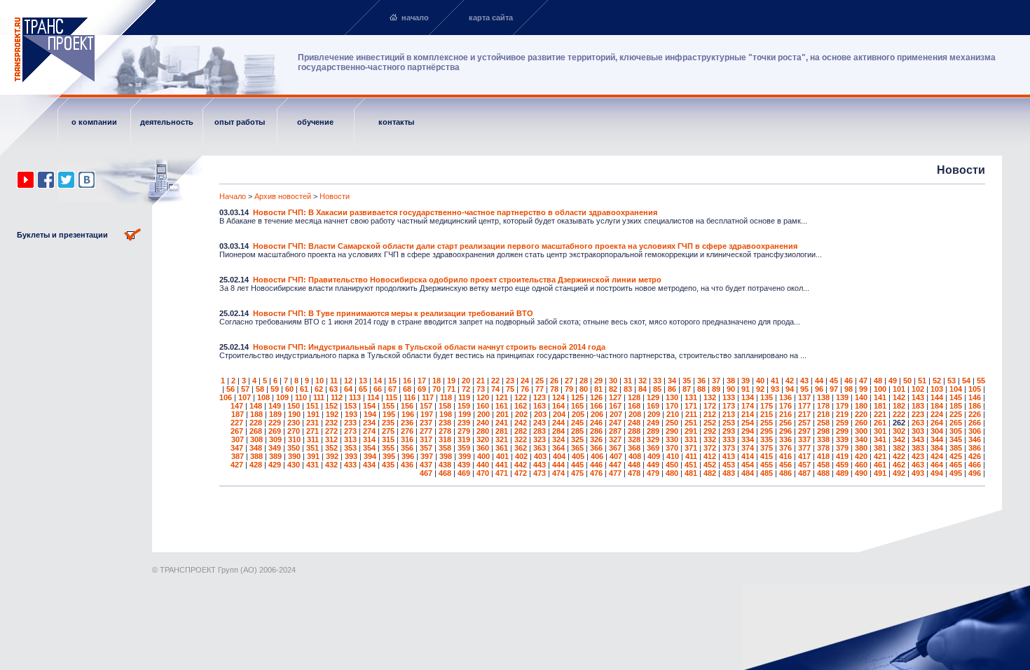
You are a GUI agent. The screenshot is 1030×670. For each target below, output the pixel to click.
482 (709, 473)
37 (716, 380)
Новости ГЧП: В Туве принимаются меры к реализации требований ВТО (393, 313)
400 (483, 456)
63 (333, 389)
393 (351, 456)
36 (701, 380)
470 (482, 473)
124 (558, 397)
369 (653, 448)
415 (766, 456)
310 (294, 439)
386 (974, 448)
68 (407, 389)
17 (422, 380)
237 (426, 422)
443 (539, 464)
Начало (232, 196)
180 (861, 406)
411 (691, 456)
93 (775, 389)
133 (728, 397)
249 (653, 422)
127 (615, 397)
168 (634, 406)
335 (766, 439)
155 (388, 406)
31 (628, 380)
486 (785, 473)
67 (392, 389)
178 (823, 406)
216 (785, 414)
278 (445, 431)
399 (464, 456)
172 (709, 406)
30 (613, 380)
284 (558, 431)
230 (293, 422)
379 (842, 448)
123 (539, 397)
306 (974, 431)
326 (596, 439)
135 (766, 397)
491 (880, 473)
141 (880, 397)
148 (255, 406)
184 (937, 406)
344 (937, 439)
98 (848, 389)
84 (642, 389)
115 (391, 397)
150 (293, 406)
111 (318, 397)
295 (766, 431)
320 (482, 439)
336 (785, 439)
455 (766, 464)
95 (804, 389)
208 (635, 414)
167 (615, 406)
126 (596, 397)
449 (653, 464)
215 (766, 414)
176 (785, 406)
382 (899, 448)
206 (597, 414)
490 (861, 473)
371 (691, 448)
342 (899, 439)
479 (653, 473)
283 (539, 431)
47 (863, 380)
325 (577, 439)
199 (464, 414)
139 (842, 397)
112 (337, 397)
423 (918, 456)
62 (319, 389)
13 (363, 380)
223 (918, 414)
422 (899, 456)
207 (616, 414)
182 (899, 406)
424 (937, 456)
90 (731, 389)
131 (691, 397)
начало (415, 17)
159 (464, 406)
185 (955, 406)
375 (766, 448)
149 (274, 406)
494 (937, 473)
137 (804, 397)
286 (596, 431)
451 (691, 464)
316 (407, 439)
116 (410, 397)
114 (373, 397)
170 (672, 406)
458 (823, 464)
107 (244, 397)
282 (520, 431)
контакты (396, 122)
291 (691, 431)
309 (275, 439)
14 (377, 380)
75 (510, 389)
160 (482, 406)
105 (974, 389)
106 (225, 397)
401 (502, 456)
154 (369, 406)
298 (823, 431)
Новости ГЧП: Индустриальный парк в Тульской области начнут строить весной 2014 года (429, 347)
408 (635, 456)
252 (709, 422)
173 (728, 406)
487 (804, 473)
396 (407, 456)
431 (312, 464)
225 (955, 414)
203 (540, 414)
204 (559, 414)
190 (294, 414)
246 (596, 422)
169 (653, 406)
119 (464, 397)
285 (577, 431)
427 (237, 464)
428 (255, 464)
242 (520, 422)
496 (974, 473)
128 (634, 397)
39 (745, 380)
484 (747, 473)
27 (569, 380)
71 (451, 389)
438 (445, 464)
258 (823, 422)
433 (350, 464)
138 (823, 397)
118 (446, 397)
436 (407, 464)
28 (583, 380)
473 (539, 473)
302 (899, 431)
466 (974, 464)
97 (834, 389)
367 (615, 448)
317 (426, 439)
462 (899, 464)
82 (613, 389)
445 (577, 464)
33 (657, 380)
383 (918, 448)
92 (760, 389)
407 (616, 456)
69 (422, 389)
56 (230, 389)
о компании (94, 122)
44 (819, 380)
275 (388, 431)
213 (728, 414)
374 (747, 448)
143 (918, 397)
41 (775, 380)
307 (237, 439)
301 (880, 431)
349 (274, 448)
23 (510, 380)
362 (520, 448)
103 (937, 389)
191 (313, 414)
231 (312, 422)
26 (554, 380)
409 (653, 456)
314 (369, 439)
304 (937, 431)
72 (466, 389)
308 (256, 439)
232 (331, 422)
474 (558, 473)
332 (709, 439)
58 (260, 389)
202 (521, 414)
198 (445, 414)
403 (540, 456)
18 (436, 380)
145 (955, 397)
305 (955, 431)
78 (554, 389)
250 (672, 422)
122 (520, 397)
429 (274, 464)
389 (275, 456)
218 (823, 414)
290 (672, 431)
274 (369, 431)
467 (426, 473)
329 (653, 439)
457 (804, 464)
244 (558, 422)
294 (747, 431)
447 (615, 464)
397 (426, 456)
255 (766, 422)
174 (747, 406)
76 (525, 389)
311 (313, 439)
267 (237, 431)
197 (426, 414)
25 (539, 380)
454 (747, 464)
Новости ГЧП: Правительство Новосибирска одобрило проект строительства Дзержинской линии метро (457, 279)
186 (974, 406)
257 (804, 422)
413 (728, 456)
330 (672, 439)
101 (899, 389)
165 (577, 406)
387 (237, 456)
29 (598, 380)
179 (842, 406)
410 (672, 456)
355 (388, 448)
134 (747, 397)
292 (709, 431)
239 (464, 422)
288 (634, 431)
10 (319, 380)
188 (256, 414)
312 (331, 439)
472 (520, 473)
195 (389, 414)
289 (653, 431)
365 (577, 448)
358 (445, 448)
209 (653, 414)
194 (370, 414)
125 (577, 397)
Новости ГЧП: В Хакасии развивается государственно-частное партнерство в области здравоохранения (455, 212)
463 (918, 464)
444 (558, 464)
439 (464, 464)
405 (578, 456)
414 (747, 456)
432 (331, 464)
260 (861, 422)
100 (880, 389)
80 (583, 389)
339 (842, 439)
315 (388, 439)
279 (464, 431)
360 (482, 448)
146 (974, 397)
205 (578, 414)
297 (804, 431)
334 (747, 439)
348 (255, 448)
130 (672, 397)
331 (691, 439)
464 (937, 464)
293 (728, 431)
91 (745, 389)
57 (245, 389)
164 (558, 406)
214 (747, 414)
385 (955, 448)
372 (709, 448)
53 (951, 380)
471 (501, 473)
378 (823, 448)
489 (842, 473)
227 (237, 422)
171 (691, 406)
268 (255, 431)
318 (445, 439)
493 (918, 473)
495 (955, 473)
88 (701, 389)
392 (332, 456)
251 (691, 422)
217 (804, 414)
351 (312, 448)
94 (789, 389)
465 (955, 464)
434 (369, 464)
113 (355, 397)
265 (955, 422)
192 (332, 414)
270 (293, 431)
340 (861, 439)
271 (312, 431)
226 (974, 414)
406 (597, 456)
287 (615, 431)
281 (501, 431)
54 (966, 380)
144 (937, 397)
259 (842, 422)
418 (823, 456)
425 (955, 456)
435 (388, 464)
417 (804, 456)
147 (237, 406)
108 (263, 397)
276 (407, 431)
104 (955, 389)
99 (863, 389)
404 (559, 456)
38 (731, 380)
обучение (315, 122)
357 (426, 448)
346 (974, 439)
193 (351, 414)
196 (407, 414)
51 (922, 380)
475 (577, 473)
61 (304, 389)
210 (672, 414)
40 (760, 380)
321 (501, 439)
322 (520, 439)
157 (426, 406)
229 (274, 422)
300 (861, 431)
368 (634, 448)
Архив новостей (282, 196)
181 (880, 406)
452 (709, 464)
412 (709, 456)
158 (445, 406)
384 (937, 448)
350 (293, 448)
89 (716, 389)
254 (747, 422)
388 (256, 456)
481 (691, 473)
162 (520, 406)
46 (848, 380)
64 (348, 389)
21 (480, 380)
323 (539, 439)
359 (464, 448)
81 (598, 389)
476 (596, 473)
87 (686, 389)
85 (657, 389)
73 (480, 389)
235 (388, 422)
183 (918, 406)
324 (558, 439)
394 (370, 456)
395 (389, 456)
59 (274, 389)
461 (880, 464)
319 (464, 439)
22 (495, 380)
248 (634, 422)
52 (937, 380)
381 (880, 448)
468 (445, 473)
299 (842, 431)
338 (823, 439)
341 (880, 439)
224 (937, 414)
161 (501, 406)
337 (804, 439)
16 (407, 380)
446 (596, 464)
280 (482, 431)
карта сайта (491, 17)
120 (482, 397)
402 (521, 456)
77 (539, 389)
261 (880, 422)
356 (407, 448)
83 (628, 389)
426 (974, 456)
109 (282, 397)
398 (445, 456)
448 (634, 464)
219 (842, 414)
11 (334, 380)
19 (451, 380)
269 (274, 431)
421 (880, 456)
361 (501, 448)
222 (899, 414)
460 (861, 464)
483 (728, 473)
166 (596, 406)
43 (804, 380)
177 (804, 406)
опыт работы (239, 122)
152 (331, 406)
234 (369, 422)
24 (525, 380)
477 (615, 473)
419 (842, 456)
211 (691, 414)
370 (672, 448)
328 (634, 439)
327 (615, 439)
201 (502, 414)
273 (350, 431)
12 (348, 380)
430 (293, 464)
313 (350, 439)
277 (426, 431)
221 (880, 414)
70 (436, 389)
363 (539, 448)
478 (634, 473)
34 (672, 380)
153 (350, 406)
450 (672, 464)
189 (275, 414)
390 (294, 456)
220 (861, 414)
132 (709, 397)
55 (981, 380)
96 (819, 389)
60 (289, 389)
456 (785, 464)
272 (331, 431)
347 (237, 448)
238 (445, 422)
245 (577, 422)
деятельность (166, 122)
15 (392, 380)
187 (237, 414)
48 (878, 380)
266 (974, 422)
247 (615, 422)
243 (539, 422)
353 (350, 448)
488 (823, 473)
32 (642, 380)
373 (728, 448)
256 (785, 422)
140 (861, 397)
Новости (335, 196)
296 (785, 431)
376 (785, 448)
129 (653, 397)
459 (842, 464)
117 (428, 397)
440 (482, 464)
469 (464, 473)
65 (363, 389)
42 (789, 380)
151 (312, 406)
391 (313, 456)
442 (520, 464)
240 (482, 422)
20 (466, 380)
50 (907, 380)
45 (834, 380)
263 (918, 422)
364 (558, 448)
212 (709, 414)
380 (861, 448)
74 (495, 389)
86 (672, 389)
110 (301, 397)
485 (766, 473)
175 (766, 406)
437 (426, 464)
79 (569, 389)
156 (407, 406)
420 (861, 456)
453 (728, 464)
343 (918, 439)
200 (483, 414)
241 (501, 422)
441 (501, 464)
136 (785, 397)
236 (407, 422)
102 (918, 389)
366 (596, 448)
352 (331, 448)
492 (899, 473)
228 (255, 422)
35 (686, 380)
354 (369, 448)
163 (539, 406)
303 (918, 431)
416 (785, 456)
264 (937, 422)
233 (350, 422)
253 (728, 422)
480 (672, 473)
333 (728, 439)
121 (501, 397)
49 (892, 380)
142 (899, 397)
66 (377, 389)
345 (955, 439)
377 (804, 448)
